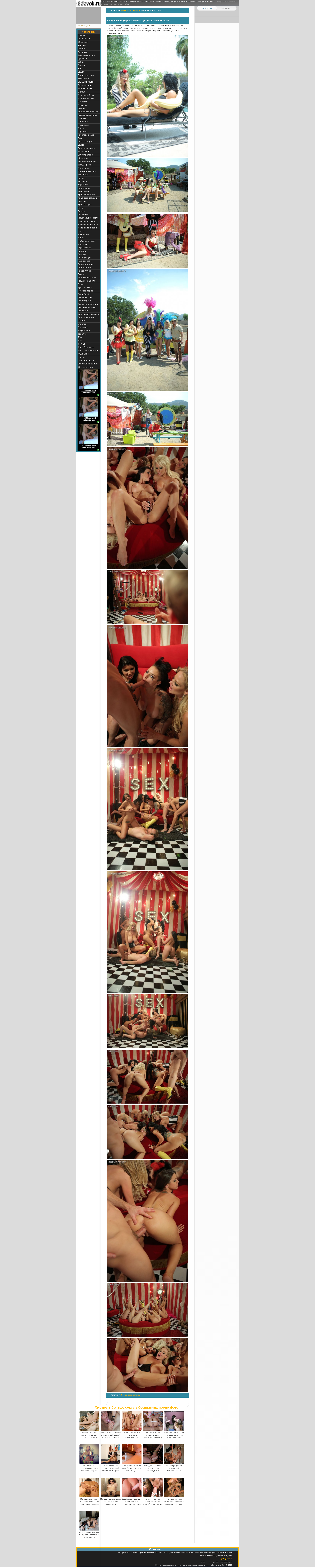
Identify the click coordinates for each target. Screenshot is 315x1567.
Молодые (82, 244)
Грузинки (82, 132)
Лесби (81, 208)
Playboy (82, 45)
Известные (83, 175)
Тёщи (80, 341)
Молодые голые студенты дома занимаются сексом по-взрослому (153, 1436)
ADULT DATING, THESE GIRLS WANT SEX (88, 392)
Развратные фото (87, 278)
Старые (81, 321)
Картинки (83, 185)
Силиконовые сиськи (88, 314)
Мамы (81, 231)
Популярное (207, 8)
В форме (82, 102)
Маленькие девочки (88, 225)
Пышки (81, 274)
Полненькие (84, 261)
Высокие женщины (87, 115)
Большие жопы (85, 85)
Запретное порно (87, 162)
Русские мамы (85, 288)
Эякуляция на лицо (87, 364)
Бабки (81, 62)
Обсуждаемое (226, 8)
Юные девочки (85, 367)
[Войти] (88, 15)
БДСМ (81, 72)
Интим (81, 178)
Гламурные (83, 125)
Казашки (82, 181)
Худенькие (83, 354)
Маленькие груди (86, 221)
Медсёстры (83, 234)
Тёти (80, 337)
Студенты (82, 327)
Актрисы (82, 52)
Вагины (81, 108)
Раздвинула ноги (86, 281)
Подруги (82, 254)
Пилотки (82, 251)
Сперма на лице (86, 317)
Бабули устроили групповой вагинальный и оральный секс (174, 1469)
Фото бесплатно (86, 347)
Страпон (82, 324)
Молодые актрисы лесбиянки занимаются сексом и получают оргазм (174, 1503)
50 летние (83, 42)
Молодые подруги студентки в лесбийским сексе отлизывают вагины (132, 1436)
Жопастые (83, 158)
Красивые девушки (87, 198)
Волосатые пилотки (88, 112)
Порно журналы (86, 264)
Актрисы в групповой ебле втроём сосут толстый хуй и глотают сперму (152, 1503)
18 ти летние (84, 39)
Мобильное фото (86, 241)
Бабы (80, 69)
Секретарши (84, 301)
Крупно (82, 201)
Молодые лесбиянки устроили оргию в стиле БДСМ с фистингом (153, 1469)
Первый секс (84, 248)
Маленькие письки (87, 228)
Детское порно (85, 142)
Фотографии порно (88, 351)
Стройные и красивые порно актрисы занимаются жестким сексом (132, 1503)
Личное (81, 211)
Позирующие (84, 258)
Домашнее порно (86, 148)
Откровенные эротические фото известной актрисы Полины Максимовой (89, 1469)
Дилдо (81, 145)
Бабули (81, 65)
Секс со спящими (87, 307)
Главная (82, 35)
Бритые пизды (85, 89)
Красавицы (83, 191)
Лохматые (83, 215)
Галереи (82, 118)
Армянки (82, 59)
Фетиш (81, 344)
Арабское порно (86, 55)
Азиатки (82, 49)
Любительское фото (88, 218)
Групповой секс (86, 135)
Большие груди (86, 82)
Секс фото (83, 311)
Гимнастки (83, 122)
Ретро (81, 284)
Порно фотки (84, 268)
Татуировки (84, 331)
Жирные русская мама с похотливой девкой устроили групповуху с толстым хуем (110, 1436)
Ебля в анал (84, 152)
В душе (81, 92)
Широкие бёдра (86, 361)
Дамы (80, 138)
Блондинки (83, 79)
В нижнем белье (86, 95)
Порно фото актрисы (131, 10)
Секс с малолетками (88, 304)
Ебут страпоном (86, 155)
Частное (82, 357)
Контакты (155, 1549)
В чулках (82, 105)
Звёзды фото (84, 165)
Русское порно (85, 291)
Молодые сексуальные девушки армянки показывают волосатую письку (110, 1503)
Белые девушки (86, 75)
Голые (81, 128)
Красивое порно (86, 195)
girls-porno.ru (226, 1559)
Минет (81, 238)
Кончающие (84, 188)
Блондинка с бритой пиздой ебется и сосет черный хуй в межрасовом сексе (132, 1469)
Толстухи (82, 334)
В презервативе (86, 98)
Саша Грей (83, 294)
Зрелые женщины (87, 171)
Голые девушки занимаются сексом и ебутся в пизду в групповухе (89, 1436)
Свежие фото (85, 297)
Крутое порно (85, 205)
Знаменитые (84, 168)
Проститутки (84, 271)
